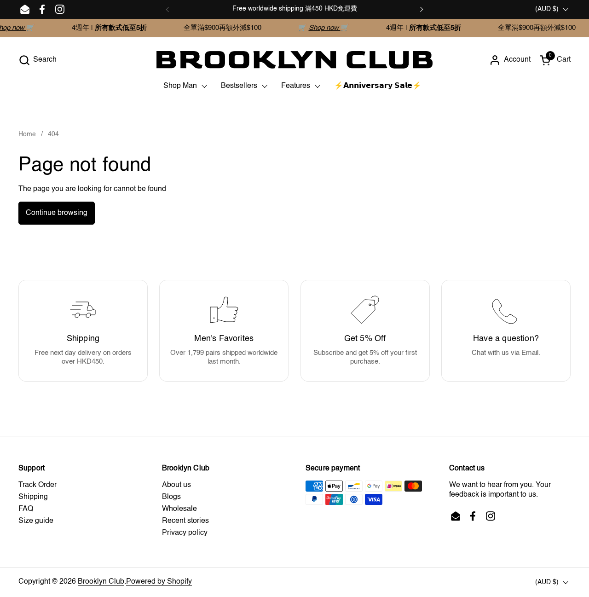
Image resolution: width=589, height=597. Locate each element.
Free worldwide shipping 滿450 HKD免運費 (294, 9)
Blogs (171, 497)
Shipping (33, 497)
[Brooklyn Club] (294, 60)
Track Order (37, 485)
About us (176, 485)
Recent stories (185, 521)
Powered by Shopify (159, 581)
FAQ (25, 509)
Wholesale (179, 509)
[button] (37, 60)
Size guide (35, 521)
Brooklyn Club (101, 581)
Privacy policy (185, 533)
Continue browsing (56, 213)
